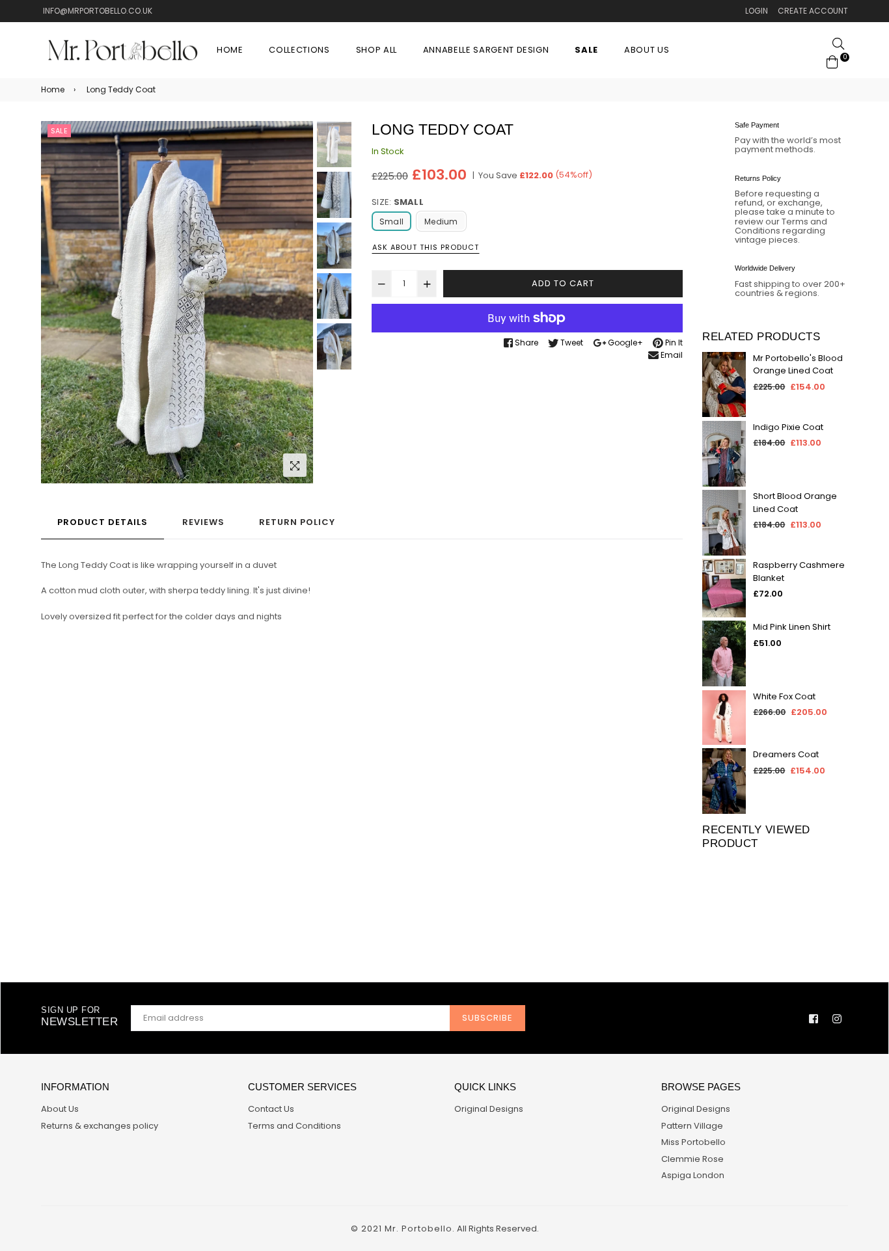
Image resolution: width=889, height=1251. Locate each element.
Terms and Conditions (294, 1126)
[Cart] (832, 61)
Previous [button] (57, 302)
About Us (60, 1109)
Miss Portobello (693, 1142)
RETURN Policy (297, 522)
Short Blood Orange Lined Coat (795, 502)
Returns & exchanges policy (99, 1126)
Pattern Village (692, 1126)
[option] (177, 302)
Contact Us (271, 1109)
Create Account (813, 10)
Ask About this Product (425, 247)
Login (756, 10)
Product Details (102, 522)
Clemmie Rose (692, 1159)
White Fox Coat (784, 696)
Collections (299, 50)
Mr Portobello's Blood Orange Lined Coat (798, 364)
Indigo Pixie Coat (788, 427)
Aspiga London (692, 1175)
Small (391, 221)
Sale (59, 131)
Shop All (376, 50)
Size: (398, 202)
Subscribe (487, 1018)
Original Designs (488, 1109)
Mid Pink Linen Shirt (791, 627)
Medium (441, 221)
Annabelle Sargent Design (486, 50)
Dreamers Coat (786, 754)
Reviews (203, 522)
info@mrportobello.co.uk (96, 10)
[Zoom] (295, 465)
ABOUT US (646, 50)
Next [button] (297, 302)
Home (230, 50)
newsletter (79, 1016)
